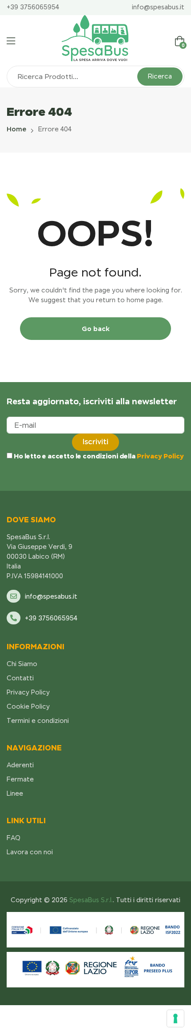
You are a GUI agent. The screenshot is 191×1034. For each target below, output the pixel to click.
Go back (96, 328)
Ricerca (160, 76)
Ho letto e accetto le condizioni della (98, 456)
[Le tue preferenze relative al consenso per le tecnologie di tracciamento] (175, 1018)
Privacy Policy (160, 456)
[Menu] (11, 41)
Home (16, 129)
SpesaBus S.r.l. (90, 900)
